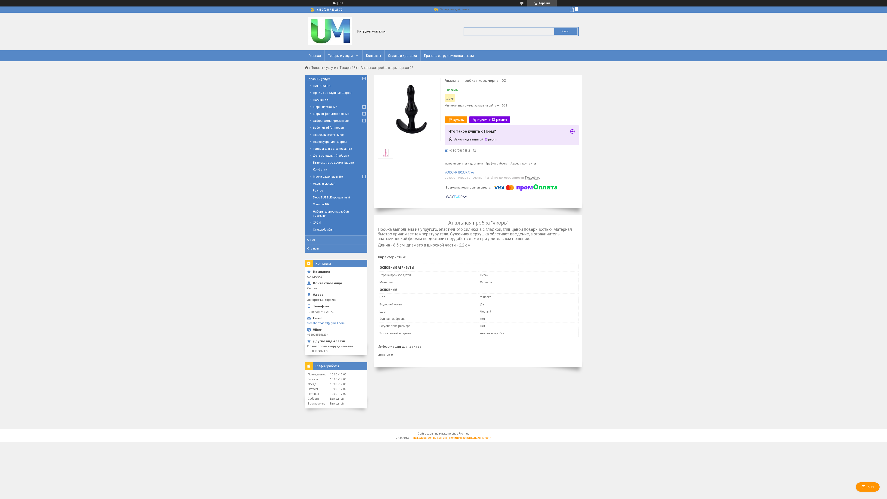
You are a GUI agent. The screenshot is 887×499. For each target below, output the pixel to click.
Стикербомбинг (324, 229)
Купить (458, 120)
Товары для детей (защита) (332, 148)
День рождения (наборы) (331, 155)
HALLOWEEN (322, 86)
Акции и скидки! (324, 183)
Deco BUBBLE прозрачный (331, 197)
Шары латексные (325, 107)
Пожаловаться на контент (430, 437)
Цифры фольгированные (331, 120)
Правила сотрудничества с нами (449, 56)
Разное (318, 190)
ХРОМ (317, 222)
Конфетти (320, 169)
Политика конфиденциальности (470, 437)
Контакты (373, 56)
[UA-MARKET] (330, 31)
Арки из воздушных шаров (332, 92)
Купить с (484, 120)
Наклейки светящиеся (328, 135)
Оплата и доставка (402, 56)
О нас (311, 239)
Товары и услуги (340, 56)
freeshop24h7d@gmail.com (326, 323)
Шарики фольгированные (331, 114)
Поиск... (565, 31)
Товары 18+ (348, 68)
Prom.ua (464, 433)
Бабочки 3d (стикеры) (328, 127)
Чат (871, 487)
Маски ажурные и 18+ (328, 176)
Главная (315, 56)
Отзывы (313, 248)
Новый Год (320, 100)
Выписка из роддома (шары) (333, 162)
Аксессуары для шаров (330, 141)
